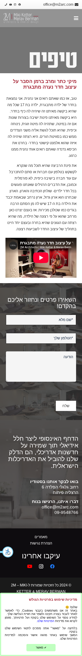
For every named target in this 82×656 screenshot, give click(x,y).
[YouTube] (10, 4)
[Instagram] (15, 4)
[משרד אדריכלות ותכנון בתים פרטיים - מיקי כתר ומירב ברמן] (21, 18)
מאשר (41, 647)
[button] (7, 552)
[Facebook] (19, 4)
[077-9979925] (6, 4)
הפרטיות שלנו (45, 621)
